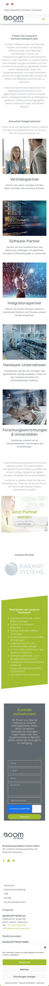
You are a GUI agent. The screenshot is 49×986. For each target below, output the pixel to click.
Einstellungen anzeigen (25, 976)
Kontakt (26, 10)
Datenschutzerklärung (27, 983)
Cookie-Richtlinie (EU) (15, 902)
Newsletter (15, 10)
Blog (6, 10)
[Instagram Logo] (8, 861)
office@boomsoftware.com (16, 928)
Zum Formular (24, 524)
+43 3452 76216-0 (16, 925)
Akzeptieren (24, 962)
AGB (6, 893)
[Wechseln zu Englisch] (7, 4)
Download (36, 10)
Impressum (40, 983)
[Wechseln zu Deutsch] (12, 4)
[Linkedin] (13, 861)
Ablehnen (24, 969)
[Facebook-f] (3, 861)
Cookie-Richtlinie (11, 983)
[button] (45, 947)
